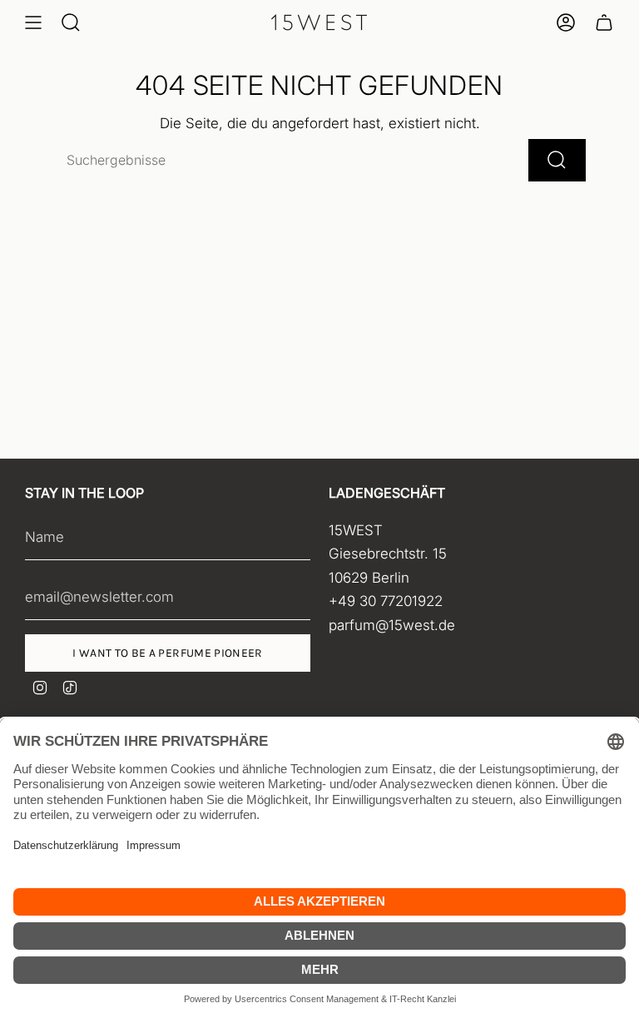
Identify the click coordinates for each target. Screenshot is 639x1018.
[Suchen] (557, 160)
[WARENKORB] (604, 22)
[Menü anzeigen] (33, 22)
